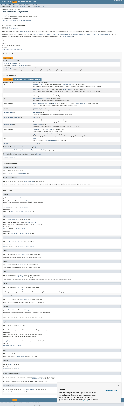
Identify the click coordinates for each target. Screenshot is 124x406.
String (41, 84)
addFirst (35, 94)
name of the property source (20, 211)
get (34, 112)
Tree (19, 1)
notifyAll (42, 150)
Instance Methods (20, 79)
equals (10, 150)
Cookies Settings (111, 390)
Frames (20, 4)
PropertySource (12, 20)
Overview (3, 1)
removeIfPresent (38, 129)
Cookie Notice (84, 401)
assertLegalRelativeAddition (42, 103)
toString (35, 143)
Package (9, 1)
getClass (23, 150)
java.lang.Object (6, 15)
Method (22, 6)
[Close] (118, 386)
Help (34, 1)
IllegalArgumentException (11, 341)
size (34, 138)
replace (35, 134)
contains (35, 108)
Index (30, 1)
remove (35, 124)
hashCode (29, 150)
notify (36, 150)
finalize (16, 150)
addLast (35, 98)
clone (5, 150)
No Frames (27, 4)
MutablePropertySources (11, 63)
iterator (35, 117)
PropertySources (26, 20)
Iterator (6, 117)
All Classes (36, 4)
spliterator (13, 157)
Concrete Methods (34, 79)
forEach (5, 157)
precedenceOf (37, 120)
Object (9, 27)
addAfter (35, 84)
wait (47, 150)
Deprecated (24, 1)
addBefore (36, 89)
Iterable (4, 20)
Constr (17, 6)
